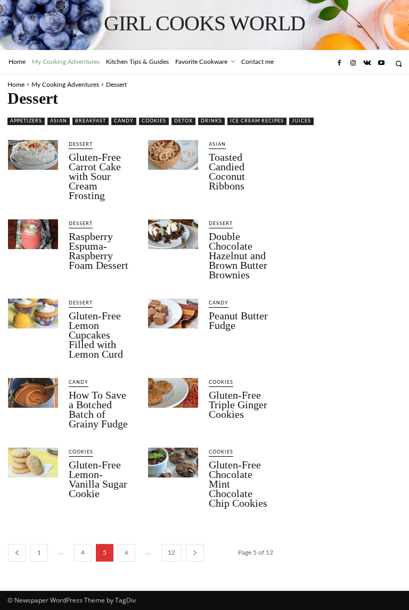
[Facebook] (339, 63)
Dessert (81, 144)
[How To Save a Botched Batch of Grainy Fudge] (33, 393)
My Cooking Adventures (65, 84)
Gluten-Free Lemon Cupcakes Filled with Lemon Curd (96, 335)
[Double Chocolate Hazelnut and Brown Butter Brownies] (173, 234)
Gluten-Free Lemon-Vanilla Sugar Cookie (98, 479)
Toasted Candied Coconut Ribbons (227, 171)
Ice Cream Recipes (257, 121)
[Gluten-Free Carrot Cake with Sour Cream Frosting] (33, 155)
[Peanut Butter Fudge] (173, 313)
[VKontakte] (367, 63)
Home (15, 84)
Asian (58, 121)
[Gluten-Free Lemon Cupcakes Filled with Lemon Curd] (33, 313)
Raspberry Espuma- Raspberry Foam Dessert (98, 250)
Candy (124, 121)
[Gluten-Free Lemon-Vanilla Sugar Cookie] (33, 462)
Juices (301, 121)
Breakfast (90, 121)
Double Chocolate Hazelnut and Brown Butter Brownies (238, 255)
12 (171, 552)
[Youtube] (381, 63)
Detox (183, 121)
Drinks (211, 121)
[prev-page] (17, 553)
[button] (398, 63)
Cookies (154, 121)
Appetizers (26, 121)
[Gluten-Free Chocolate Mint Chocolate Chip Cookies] (173, 462)
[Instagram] (353, 63)
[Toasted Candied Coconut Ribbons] (173, 155)
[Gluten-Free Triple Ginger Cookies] (173, 393)
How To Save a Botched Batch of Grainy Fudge (98, 409)
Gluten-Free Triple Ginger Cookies (238, 404)
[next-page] (195, 553)
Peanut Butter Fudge (238, 320)
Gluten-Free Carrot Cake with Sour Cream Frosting (95, 176)
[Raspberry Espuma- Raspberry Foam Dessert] (33, 234)
